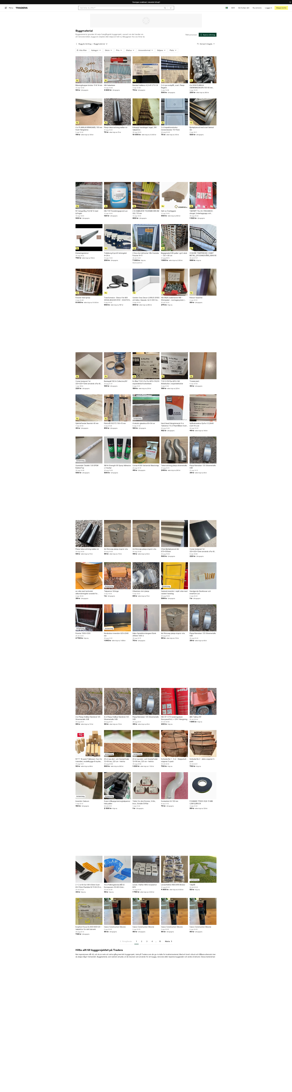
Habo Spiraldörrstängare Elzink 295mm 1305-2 (144, 634)
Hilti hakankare (109, 85)
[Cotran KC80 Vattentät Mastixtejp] (146, 450)
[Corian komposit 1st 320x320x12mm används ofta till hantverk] (89, 365)
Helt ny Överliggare (168, 211)
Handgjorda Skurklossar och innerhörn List (200, 592)
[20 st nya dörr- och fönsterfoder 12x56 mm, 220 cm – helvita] (117, 743)
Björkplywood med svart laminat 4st (202, 128)
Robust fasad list (196, 298)
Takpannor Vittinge (111, 591)
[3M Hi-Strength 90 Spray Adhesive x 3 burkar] (117, 450)
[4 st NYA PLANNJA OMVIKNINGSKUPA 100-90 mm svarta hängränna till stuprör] (203, 69)
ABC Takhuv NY (195, 717)
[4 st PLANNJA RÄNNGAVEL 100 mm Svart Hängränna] (89, 111)
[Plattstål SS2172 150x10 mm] (117, 407)
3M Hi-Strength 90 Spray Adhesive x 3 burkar (117, 466)
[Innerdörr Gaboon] (89, 785)
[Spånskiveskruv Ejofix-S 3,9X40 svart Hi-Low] (203, 407)
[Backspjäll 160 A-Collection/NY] (117, 365)
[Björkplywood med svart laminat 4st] (203, 111)
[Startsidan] (22, 8)
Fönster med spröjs (83, 298)
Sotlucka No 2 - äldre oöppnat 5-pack (202, 760)
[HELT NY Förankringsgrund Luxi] (117, 195)
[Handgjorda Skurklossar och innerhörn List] (203, 575)
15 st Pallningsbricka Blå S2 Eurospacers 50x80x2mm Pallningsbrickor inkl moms (114, 886)
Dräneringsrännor (82, 253)
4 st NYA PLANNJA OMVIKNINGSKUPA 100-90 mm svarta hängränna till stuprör (201, 86)
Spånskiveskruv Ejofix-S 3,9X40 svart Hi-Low (202, 424)
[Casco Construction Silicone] (117, 911)
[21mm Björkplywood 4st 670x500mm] (174, 533)
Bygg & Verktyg (84, 44)
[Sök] (164, 8)
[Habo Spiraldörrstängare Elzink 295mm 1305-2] (146, 617)
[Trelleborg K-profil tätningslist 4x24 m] (117, 237)
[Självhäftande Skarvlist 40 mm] (89, 407)
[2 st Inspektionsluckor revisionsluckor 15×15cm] (174, 111)
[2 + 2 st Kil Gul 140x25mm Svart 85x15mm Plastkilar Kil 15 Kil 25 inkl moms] (89, 869)
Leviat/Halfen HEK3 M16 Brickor (173, 885)
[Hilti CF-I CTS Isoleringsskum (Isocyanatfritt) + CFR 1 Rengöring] (174, 701)
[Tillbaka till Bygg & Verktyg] (76, 44)
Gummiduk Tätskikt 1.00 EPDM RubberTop (87, 466)
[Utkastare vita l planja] (146, 575)
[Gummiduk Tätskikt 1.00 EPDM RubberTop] (89, 450)
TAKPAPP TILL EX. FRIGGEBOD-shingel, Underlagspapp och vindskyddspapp (201, 212)
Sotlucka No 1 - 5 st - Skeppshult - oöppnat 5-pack (174, 760)
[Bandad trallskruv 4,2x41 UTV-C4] (146, 69)
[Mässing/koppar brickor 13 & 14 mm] (89, 69)
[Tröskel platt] (203, 365)
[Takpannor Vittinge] (117, 575)
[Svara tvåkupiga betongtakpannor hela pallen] (117, 785)
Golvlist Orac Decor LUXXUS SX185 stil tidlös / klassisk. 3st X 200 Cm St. (146, 299)
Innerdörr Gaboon (82, 801)
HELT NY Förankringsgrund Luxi (116, 211)
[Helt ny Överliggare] (174, 195)
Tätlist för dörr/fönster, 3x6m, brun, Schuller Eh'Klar (144, 802)
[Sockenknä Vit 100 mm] (174, 785)
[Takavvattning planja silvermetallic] (174, 450)
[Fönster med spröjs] (89, 282)
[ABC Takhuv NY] (203, 701)
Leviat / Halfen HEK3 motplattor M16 (145, 886)
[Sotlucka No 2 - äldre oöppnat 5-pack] (203, 743)
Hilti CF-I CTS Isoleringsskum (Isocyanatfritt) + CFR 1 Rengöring (174, 718)
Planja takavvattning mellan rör (115, 127)
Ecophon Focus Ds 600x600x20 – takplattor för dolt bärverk (88, 928)
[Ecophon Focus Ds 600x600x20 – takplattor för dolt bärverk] (89, 911)
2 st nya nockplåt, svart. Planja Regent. (172, 86)
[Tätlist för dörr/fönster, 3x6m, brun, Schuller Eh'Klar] (146, 785)
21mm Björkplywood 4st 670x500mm (170, 550)
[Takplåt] (203, 869)
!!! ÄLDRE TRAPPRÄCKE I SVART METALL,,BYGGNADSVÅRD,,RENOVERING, (203, 254)
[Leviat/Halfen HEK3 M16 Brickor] (174, 869)
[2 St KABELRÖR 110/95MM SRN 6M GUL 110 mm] (146, 195)
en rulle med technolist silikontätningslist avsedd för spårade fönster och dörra (86, 592)
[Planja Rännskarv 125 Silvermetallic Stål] (203, 450)
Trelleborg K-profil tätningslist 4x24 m (115, 254)
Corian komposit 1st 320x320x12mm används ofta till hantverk (88, 382)
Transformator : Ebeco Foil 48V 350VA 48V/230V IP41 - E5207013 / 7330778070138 (117, 299)
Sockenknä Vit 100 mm (169, 801)
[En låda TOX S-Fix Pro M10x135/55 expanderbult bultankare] (146, 365)
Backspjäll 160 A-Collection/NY (115, 381)
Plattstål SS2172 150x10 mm (115, 423)
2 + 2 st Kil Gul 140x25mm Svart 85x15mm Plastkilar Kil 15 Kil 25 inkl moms (89, 886)
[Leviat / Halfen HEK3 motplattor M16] (146, 869)
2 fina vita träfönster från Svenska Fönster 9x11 (146, 254)
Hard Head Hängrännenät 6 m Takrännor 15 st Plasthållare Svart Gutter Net (174, 424)
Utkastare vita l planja (141, 591)
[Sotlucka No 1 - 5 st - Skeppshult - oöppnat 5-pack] (174, 743)
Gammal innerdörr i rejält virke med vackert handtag (174, 592)
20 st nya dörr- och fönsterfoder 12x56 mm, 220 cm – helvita (116, 760)
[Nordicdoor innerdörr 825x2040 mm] (117, 617)
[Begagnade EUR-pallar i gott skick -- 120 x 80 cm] (174, 237)
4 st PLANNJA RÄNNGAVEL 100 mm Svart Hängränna (89, 128)
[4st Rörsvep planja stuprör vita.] (117, 533)
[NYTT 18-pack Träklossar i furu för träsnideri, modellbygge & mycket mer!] (89, 743)
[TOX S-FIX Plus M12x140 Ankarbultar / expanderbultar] (174, 365)
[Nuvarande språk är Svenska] (227, 8)
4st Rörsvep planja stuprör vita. (116, 549)
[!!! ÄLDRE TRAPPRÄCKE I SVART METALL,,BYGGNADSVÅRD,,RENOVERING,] (203, 237)
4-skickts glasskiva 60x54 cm (144, 423)
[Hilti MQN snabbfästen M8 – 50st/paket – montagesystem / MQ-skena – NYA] (174, 282)
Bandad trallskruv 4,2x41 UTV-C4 (145, 85)
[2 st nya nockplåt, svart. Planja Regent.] (174, 69)
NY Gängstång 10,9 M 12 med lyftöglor (87, 212)
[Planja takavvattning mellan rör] (117, 111)
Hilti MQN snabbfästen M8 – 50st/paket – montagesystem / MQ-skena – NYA (173, 299)
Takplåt (192, 885)
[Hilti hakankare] (117, 69)
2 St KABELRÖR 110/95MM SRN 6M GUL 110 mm (146, 212)
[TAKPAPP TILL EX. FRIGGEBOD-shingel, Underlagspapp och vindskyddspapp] (203, 195)
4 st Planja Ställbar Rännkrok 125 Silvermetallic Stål (88, 718)
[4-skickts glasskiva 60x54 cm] (146, 407)
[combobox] (122, 8)
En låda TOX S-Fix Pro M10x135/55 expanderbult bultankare (146, 382)
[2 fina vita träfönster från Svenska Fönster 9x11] (146, 237)
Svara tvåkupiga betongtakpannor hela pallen (117, 802)
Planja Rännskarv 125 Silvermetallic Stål (203, 466)
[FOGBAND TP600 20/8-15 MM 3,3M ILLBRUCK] (203, 785)
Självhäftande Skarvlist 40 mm (87, 423)
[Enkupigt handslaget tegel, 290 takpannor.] (146, 111)
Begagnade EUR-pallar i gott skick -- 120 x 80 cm (174, 254)
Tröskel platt (194, 381)
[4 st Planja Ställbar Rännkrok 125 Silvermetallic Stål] (89, 701)
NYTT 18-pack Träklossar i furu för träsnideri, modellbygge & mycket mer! (89, 760)
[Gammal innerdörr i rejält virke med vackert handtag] (174, 575)
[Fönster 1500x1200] (89, 617)
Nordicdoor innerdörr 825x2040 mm (116, 634)
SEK (233, 8)
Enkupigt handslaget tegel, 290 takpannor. (145, 128)
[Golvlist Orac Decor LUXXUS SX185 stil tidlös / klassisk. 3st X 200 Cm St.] (146, 282)
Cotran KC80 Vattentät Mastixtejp (146, 465)
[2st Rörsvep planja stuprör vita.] (146, 533)
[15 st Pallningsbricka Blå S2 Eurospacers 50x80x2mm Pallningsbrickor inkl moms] (117, 869)
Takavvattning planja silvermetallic (174, 465)
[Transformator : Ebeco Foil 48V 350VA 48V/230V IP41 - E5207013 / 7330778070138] (117, 282)
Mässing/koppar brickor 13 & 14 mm (89, 85)
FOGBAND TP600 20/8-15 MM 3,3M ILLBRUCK (201, 802)
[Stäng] (290, 2)
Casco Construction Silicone (115, 927)
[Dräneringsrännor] (89, 237)
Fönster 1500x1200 (83, 633)
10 (160, 941)
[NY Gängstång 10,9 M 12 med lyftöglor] (89, 195)
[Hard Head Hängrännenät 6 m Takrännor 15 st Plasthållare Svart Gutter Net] (174, 407)
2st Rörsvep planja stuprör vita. (144, 549)
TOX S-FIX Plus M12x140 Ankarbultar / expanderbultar (172, 382)
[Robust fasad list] (203, 282)
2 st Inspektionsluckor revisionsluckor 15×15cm (170, 128)
